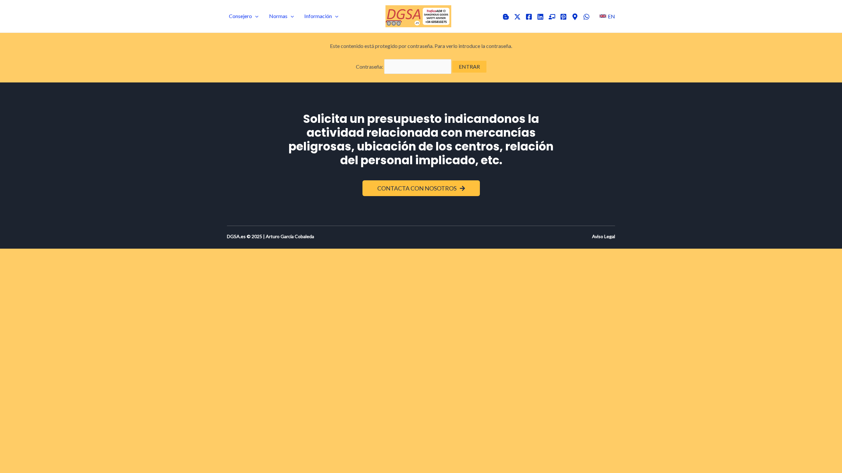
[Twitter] (517, 16)
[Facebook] (529, 16)
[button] (255, 16)
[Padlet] (552, 16)
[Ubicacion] (575, 16)
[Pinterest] (563, 16)
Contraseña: (370, 66)
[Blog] (506, 16)
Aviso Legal (603, 236)
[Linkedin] (540, 16)
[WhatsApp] (586, 16)
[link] (607, 16)
